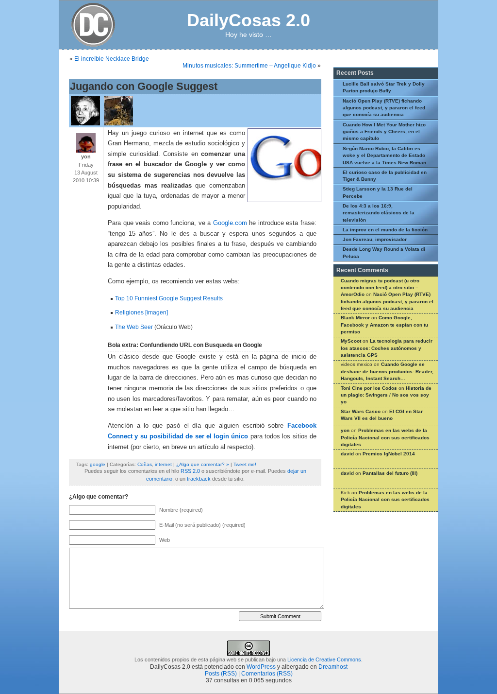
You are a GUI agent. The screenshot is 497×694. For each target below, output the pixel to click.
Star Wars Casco (361, 411)
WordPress (261, 666)
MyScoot (351, 341)
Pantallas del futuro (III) (390, 473)
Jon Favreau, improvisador (375, 239)
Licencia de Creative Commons (324, 659)
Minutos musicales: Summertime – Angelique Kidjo (249, 65)
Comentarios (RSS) (267, 673)
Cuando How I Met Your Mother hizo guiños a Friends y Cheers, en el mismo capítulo (384, 131)
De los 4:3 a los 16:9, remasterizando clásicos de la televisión (378, 213)
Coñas (144, 464)
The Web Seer (134, 327)
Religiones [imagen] (141, 312)
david (347, 453)
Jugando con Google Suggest (143, 86)
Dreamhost (333, 666)
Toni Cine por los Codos (369, 388)
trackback (199, 479)
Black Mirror (355, 317)
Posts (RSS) (221, 673)
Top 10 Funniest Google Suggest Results (169, 298)
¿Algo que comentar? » (202, 464)
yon (345, 430)
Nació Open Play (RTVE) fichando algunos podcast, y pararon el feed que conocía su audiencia (384, 108)
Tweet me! (244, 464)
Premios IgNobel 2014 (389, 453)
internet (163, 464)
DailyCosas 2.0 (248, 20)
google (97, 464)
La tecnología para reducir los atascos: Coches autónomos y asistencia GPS (386, 348)
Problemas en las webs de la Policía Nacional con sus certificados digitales (385, 437)
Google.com (230, 223)
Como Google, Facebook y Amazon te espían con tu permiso (384, 324)
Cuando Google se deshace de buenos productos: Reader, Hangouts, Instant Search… (387, 371)
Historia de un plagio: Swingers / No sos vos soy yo (386, 395)
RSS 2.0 (190, 471)
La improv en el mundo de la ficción (385, 229)
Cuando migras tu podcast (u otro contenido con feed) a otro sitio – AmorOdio (380, 287)
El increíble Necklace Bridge (111, 58)
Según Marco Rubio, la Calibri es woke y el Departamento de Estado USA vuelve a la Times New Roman (384, 155)
